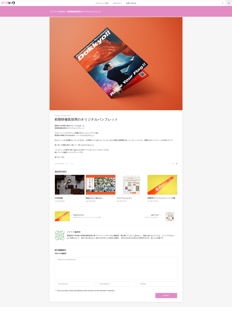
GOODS (61, 11)
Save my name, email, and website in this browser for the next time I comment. (86, 290)
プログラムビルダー (152, 217)
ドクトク (53, 11)
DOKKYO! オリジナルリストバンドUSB (87, 217)
